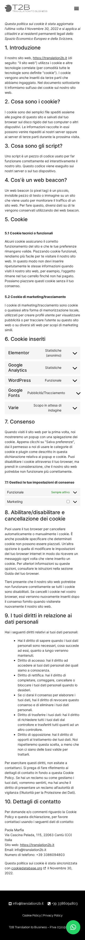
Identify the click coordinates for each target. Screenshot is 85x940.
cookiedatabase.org (26, 868)
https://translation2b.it (50, 58)
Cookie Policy (31, 915)
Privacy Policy (53, 915)
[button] (77, 8)
